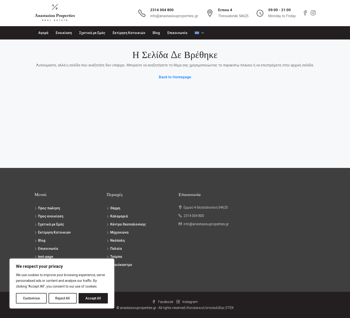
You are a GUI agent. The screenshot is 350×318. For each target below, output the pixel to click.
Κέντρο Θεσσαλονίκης (128, 224)
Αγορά (43, 33)
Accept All (93, 298)
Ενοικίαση (64, 33)
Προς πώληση (49, 208)
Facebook (165, 302)
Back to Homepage (175, 77)
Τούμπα (116, 257)
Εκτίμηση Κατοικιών (129, 33)
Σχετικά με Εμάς (92, 33)
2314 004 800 (162, 10)
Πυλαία (116, 248)
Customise (31, 298)
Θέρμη (115, 208)
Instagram (190, 302)
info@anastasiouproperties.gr (174, 16)
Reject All (62, 298)
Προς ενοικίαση (50, 216)
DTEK (229, 308)
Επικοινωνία (177, 33)
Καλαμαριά (119, 216)
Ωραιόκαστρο (121, 265)
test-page (45, 257)
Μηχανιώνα (119, 232)
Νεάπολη (117, 240)
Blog (156, 33)
